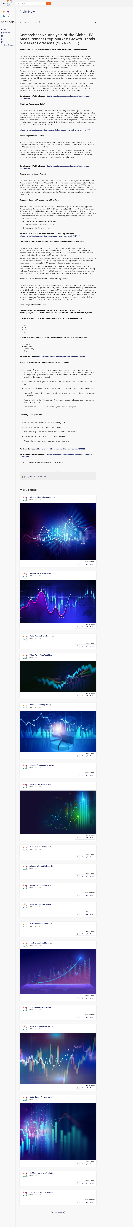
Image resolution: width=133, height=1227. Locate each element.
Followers (7, 42)
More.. (92, 564)
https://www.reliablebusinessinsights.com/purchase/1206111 (61, 357)
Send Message (9, 45)
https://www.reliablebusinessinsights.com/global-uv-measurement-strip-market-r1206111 (55, 130)
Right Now (6, 33)
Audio (5, 39)
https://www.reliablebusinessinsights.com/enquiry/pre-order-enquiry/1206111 (50, 236)
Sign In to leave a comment (37, 477)
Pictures (6, 36)
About (5, 30)
